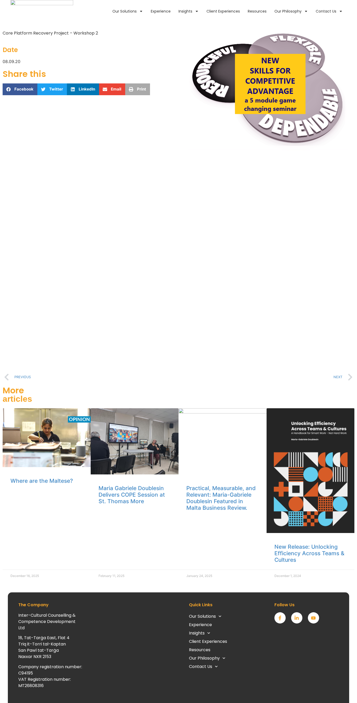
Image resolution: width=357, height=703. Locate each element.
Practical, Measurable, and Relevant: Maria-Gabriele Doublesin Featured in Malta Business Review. (221, 498)
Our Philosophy (288, 11)
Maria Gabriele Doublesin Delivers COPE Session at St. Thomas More (132, 494)
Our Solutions (124, 11)
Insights (185, 11)
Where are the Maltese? (41, 481)
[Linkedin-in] (296, 617)
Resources (257, 11)
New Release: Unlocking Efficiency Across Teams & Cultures (309, 553)
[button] (20, 89)
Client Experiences (223, 11)
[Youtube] (313, 617)
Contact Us (326, 11)
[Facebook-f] (280, 617)
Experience (161, 11)
